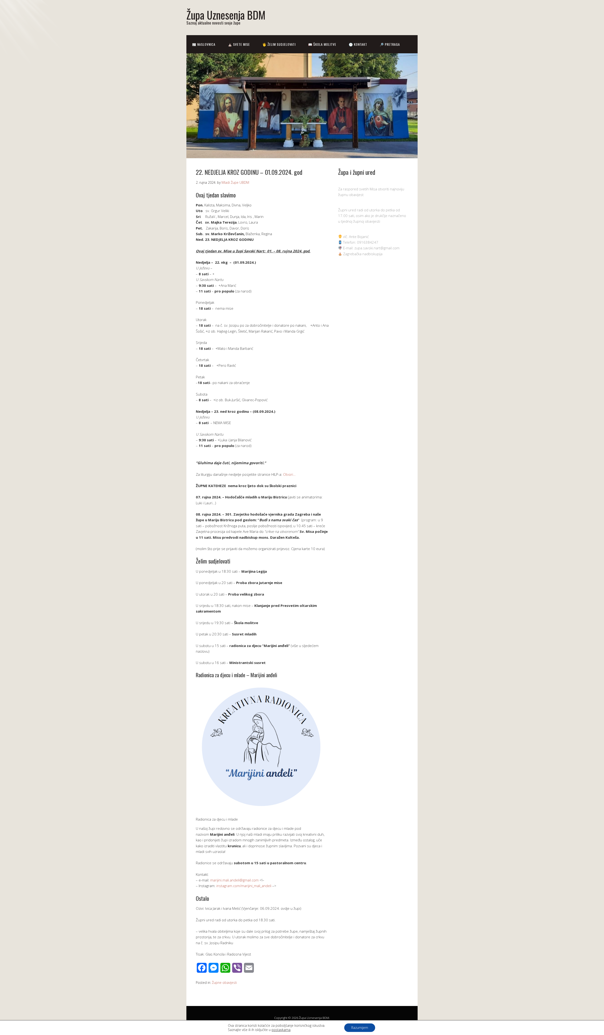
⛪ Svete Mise (239, 44)
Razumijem (359, 1027)
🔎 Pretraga (390, 44)
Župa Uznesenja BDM (225, 15)
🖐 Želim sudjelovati (279, 44)
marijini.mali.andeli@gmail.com (234, 880)
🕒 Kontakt (358, 44)
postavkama (281, 1030)
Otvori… (289, 474)
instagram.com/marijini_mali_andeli (243, 885)
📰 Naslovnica (203, 44)
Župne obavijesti (224, 982)
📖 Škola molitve (322, 44)
